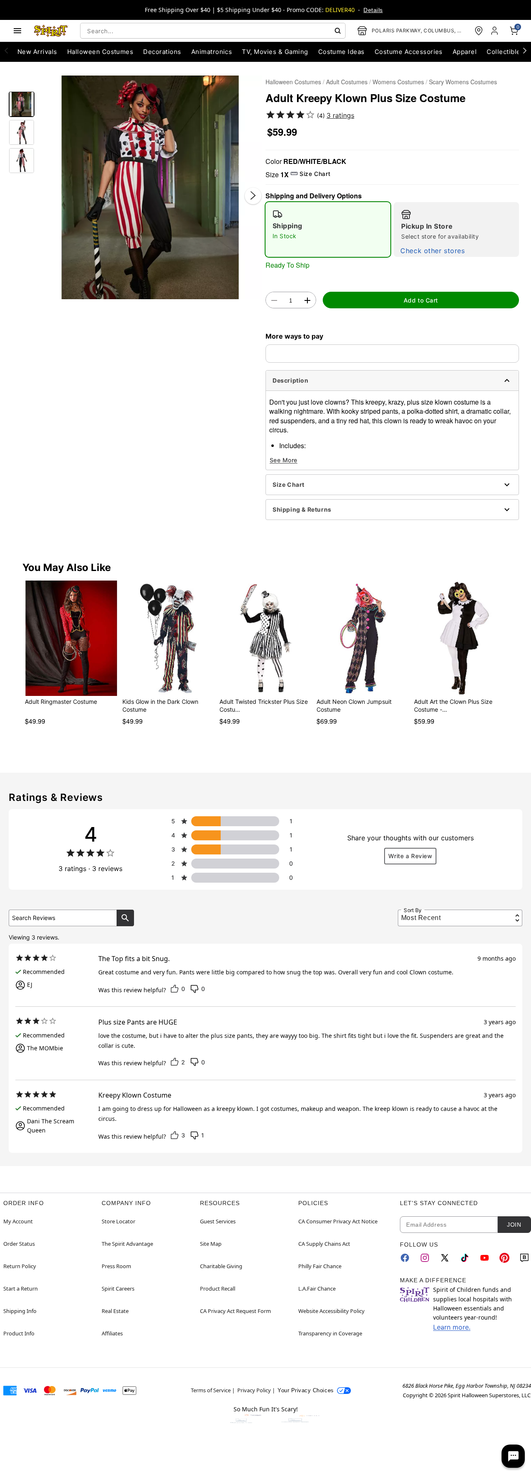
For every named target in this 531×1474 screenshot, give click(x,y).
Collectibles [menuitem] (505, 52)
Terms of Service (211, 1390)
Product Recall (217, 1288)
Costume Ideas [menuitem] (341, 52)
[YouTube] (485, 1257)
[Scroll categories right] (525, 50)
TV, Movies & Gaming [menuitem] (275, 52)
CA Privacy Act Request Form (235, 1311)
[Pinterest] (504, 1257)
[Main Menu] (17, 30)
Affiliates (112, 1333)
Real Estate (115, 1311)
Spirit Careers (118, 1288)
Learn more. (451, 1327)
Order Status (19, 1243)
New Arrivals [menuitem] (37, 52)
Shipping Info (20, 1311)
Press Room (116, 1266)
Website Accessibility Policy (331, 1311)
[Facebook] (405, 1257)
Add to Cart (421, 300)
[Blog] (524, 1257)
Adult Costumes (347, 81)
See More (283, 460)
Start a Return (20, 1288)
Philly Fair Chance (319, 1266)
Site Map (211, 1243)
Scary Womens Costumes (463, 81)
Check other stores (432, 250)
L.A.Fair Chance (317, 1288)
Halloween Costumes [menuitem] (100, 52)
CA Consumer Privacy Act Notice (338, 1221)
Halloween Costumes (293, 81)
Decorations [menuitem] (162, 52)
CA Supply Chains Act (324, 1243)
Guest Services (218, 1221)
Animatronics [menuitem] (211, 52)
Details (372, 10)
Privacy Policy (254, 1390)
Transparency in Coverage (330, 1333)
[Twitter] (445, 1257)
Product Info (18, 1333)
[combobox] (212, 30)
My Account (18, 1221)
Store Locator (118, 1221)
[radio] (328, 229)
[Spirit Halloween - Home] (51, 31)
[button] (150, 187)
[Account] (495, 30)
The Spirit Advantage (127, 1243)
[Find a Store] (478, 30)
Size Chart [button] (315, 173)
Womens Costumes (398, 81)
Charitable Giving (221, 1266)
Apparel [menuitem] (465, 52)
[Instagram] (425, 1257)
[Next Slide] (253, 195)
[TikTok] (465, 1257)
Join (514, 1224)
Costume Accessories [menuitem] (409, 52)
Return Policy (19, 1266)
